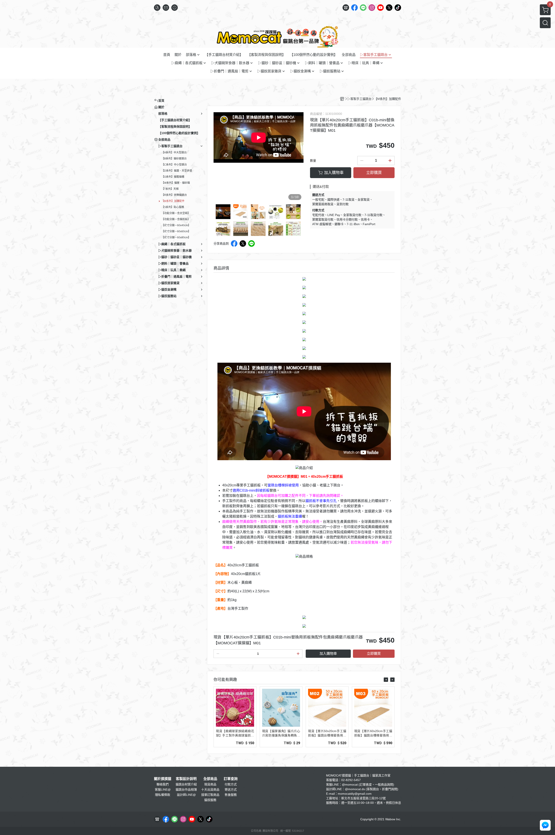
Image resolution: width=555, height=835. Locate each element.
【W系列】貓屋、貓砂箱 (176, 182)
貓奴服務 (210, 799)
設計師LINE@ (186, 794)
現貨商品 (210, 784)
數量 (313, 160)
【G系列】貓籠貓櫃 (173, 176)
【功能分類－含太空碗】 (176, 213)
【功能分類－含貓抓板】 (176, 219)
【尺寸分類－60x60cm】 (176, 231)
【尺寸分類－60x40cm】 (176, 225)
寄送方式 (231, 789)
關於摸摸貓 (162, 779)
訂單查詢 (231, 779)
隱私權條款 (162, 794)
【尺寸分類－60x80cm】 (176, 237)
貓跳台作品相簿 (186, 789)
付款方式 (231, 784)
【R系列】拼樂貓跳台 (174, 195)
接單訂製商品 (210, 794)
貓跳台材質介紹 (186, 784)
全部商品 (210, 779)
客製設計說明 (186, 779)
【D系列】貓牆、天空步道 (177, 170)
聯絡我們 (163, 784)
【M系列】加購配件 (173, 201)
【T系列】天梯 (170, 188)
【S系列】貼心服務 (173, 207)
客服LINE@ (163, 789)
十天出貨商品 (210, 789)
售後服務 (231, 794)
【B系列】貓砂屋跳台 (174, 158)
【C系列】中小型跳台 (174, 164)
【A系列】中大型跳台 (174, 152)
